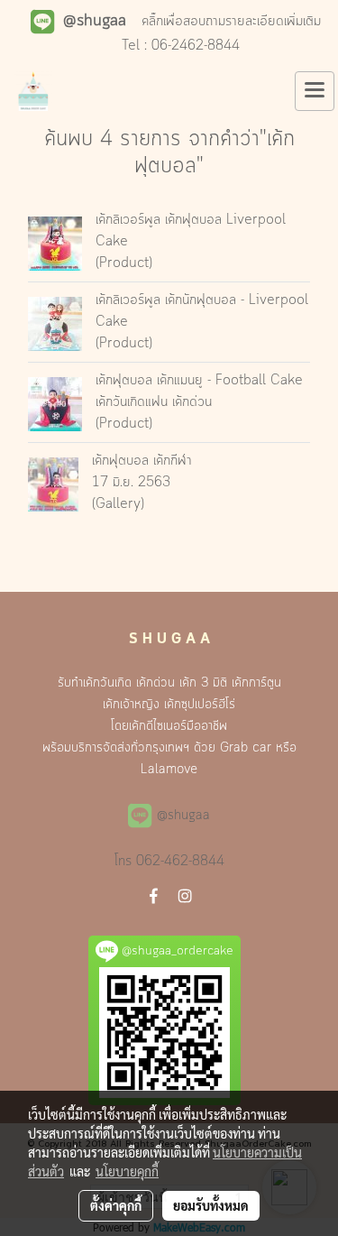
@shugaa (183, 816)
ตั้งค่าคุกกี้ (116, 1205)
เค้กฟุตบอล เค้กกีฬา (142, 461)
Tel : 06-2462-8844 (181, 46)
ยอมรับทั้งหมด (211, 1205)
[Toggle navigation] (314, 91)
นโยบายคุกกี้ (127, 1171)
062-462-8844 (180, 862)
